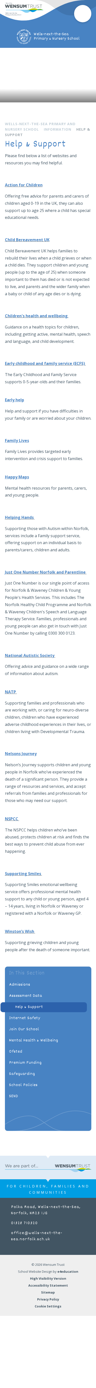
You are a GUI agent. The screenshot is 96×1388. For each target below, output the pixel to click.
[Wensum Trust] (24, 9)
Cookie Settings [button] (48, 1306)
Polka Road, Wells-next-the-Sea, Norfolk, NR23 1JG (45, 1210)
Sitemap (48, 1292)
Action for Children (24, 185)
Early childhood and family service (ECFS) (45, 363)
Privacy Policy (48, 1299)
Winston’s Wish (19, 931)
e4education (67, 1271)
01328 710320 (24, 1223)
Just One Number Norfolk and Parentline (46, 572)
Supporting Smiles (23, 873)
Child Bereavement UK (27, 239)
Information (57, 129)
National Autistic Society (29, 655)
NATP (11, 692)
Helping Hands (19, 517)
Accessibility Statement (48, 1285)
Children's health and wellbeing (37, 316)
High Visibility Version (48, 1278)
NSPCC (12, 819)
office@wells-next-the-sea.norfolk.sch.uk (37, 1236)
